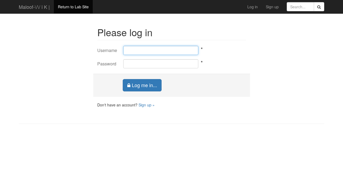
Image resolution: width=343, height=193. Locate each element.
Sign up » (147, 104)
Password (106, 64)
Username (106, 50)
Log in (252, 6)
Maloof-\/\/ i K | (34, 6)
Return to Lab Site (73, 6)
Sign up (272, 6)
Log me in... (144, 84)
